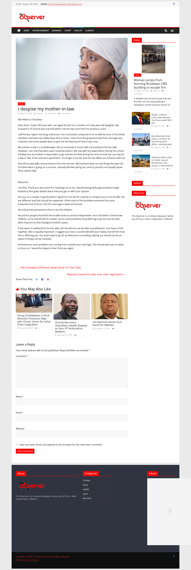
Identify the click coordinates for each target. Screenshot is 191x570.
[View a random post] (172, 30)
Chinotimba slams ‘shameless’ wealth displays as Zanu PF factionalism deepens (71, 327)
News (26, 30)
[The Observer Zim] (19, 30)
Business (56, 30)
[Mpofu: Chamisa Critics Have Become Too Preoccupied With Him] (141, 113)
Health (78, 30)
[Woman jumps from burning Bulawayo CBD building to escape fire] (153, 46)
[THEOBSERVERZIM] (148, 199)
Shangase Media (30, 560)
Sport (68, 30)
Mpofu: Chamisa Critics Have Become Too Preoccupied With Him (161, 118)
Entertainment (41, 30)
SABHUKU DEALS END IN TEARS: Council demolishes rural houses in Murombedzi (162, 161)
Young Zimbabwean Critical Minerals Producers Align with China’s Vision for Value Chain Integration (34, 320)
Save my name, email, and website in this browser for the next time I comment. (60, 444)
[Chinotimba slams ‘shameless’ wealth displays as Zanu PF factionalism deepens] (72, 295)
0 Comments (65, 113)
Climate (89, 30)
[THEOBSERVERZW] (32, 479)
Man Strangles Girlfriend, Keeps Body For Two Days (49, 267)
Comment (22, 356)
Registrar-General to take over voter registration (96, 274)
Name (20, 396)
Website (20, 428)
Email (19, 412)
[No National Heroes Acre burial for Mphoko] (109, 295)
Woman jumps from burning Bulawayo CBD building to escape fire (150, 83)
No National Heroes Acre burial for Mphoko (107, 323)
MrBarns (40, 113)
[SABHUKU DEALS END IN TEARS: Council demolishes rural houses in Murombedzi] (141, 156)
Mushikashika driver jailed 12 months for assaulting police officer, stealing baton (161, 140)
